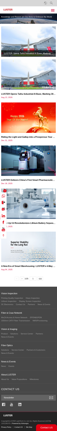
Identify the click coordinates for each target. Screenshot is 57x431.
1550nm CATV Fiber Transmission (15, 321)
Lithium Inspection (8, 301)
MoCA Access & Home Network (14, 317)
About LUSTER (8, 375)
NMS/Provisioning (40, 321)
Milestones (34, 379)
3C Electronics (7, 304)
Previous (17, 279)
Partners (31, 304)
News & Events (44, 304)
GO (40, 279)
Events (11, 366)
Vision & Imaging (9, 329)
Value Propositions (19, 379)
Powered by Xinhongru (20, 423)
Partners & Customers (36, 350)
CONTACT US (10, 389)
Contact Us (20, 304)
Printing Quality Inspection (12, 298)
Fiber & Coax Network (11, 313)
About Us (5, 379)
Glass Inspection (33, 298)
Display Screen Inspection (30, 301)
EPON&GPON (36, 317)
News (3, 366)
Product (4, 334)
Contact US (46, 427)
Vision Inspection (9, 293)
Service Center (27, 334)
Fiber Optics (7, 345)
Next (22, 279)
